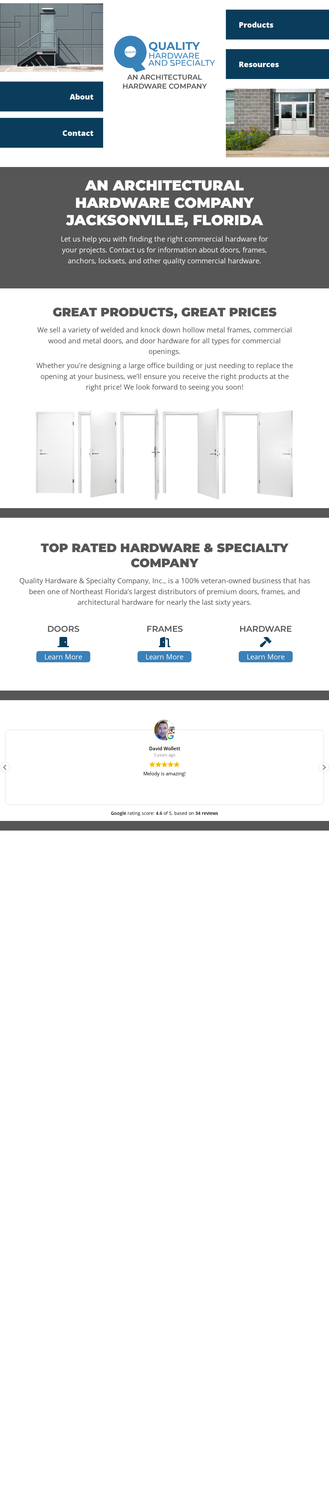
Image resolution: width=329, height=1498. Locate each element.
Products (256, 24)
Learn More (63, 657)
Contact (77, 133)
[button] (324, 767)
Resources (259, 64)
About (81, 96)
